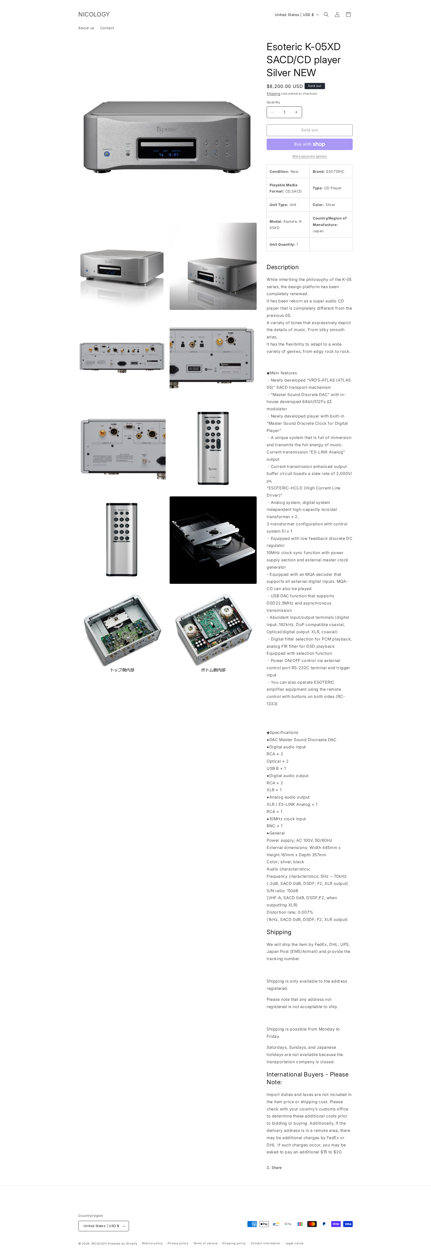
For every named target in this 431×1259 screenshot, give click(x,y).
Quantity (273, 102)
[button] (326, 14)
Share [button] (277, 1167)
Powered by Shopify (122, 1243)
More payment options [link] (310, 156)
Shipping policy (234, 1243)
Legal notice (295, 1243)
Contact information (266, 1243)
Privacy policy (178, 1243)
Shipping (273, 93)
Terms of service (205, 1243)
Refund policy (152, 1243)
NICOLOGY (99, 1243)
